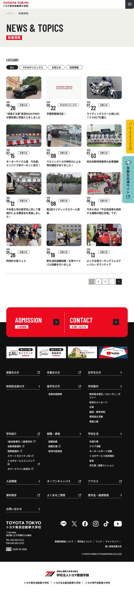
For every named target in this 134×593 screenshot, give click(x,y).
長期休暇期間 (55, 394)
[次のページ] (119, 282)
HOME (9, 13)
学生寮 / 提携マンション (101, 465)
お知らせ (56, 67)
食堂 (91, 460)
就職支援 (52, 446)
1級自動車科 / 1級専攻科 (20, 441)
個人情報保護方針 (113, 546)
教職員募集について (64, 541)
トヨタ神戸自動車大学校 (97, 582)
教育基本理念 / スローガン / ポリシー (104, 395)
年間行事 (93, 441)
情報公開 (93, 421)
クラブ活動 (95, 446)
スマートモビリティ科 (19, 455)
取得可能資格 (55, 451)
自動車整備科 (14, 446)
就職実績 (52, 441)
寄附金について (84, 541)
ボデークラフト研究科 (19, 468)
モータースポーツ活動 (100, 451)
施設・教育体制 (97, 411)
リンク (99, 541)
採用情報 (74, 67)
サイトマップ (112, 541)
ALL (12, 67)
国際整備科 (13, 451)
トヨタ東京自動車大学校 (36, 582)
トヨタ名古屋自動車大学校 (67, 582)
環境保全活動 (96, 416)
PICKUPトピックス (33, 67)
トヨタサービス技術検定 (101, 455)
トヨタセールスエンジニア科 (21, 462)
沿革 (91, 407)
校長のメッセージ (98, 402)
